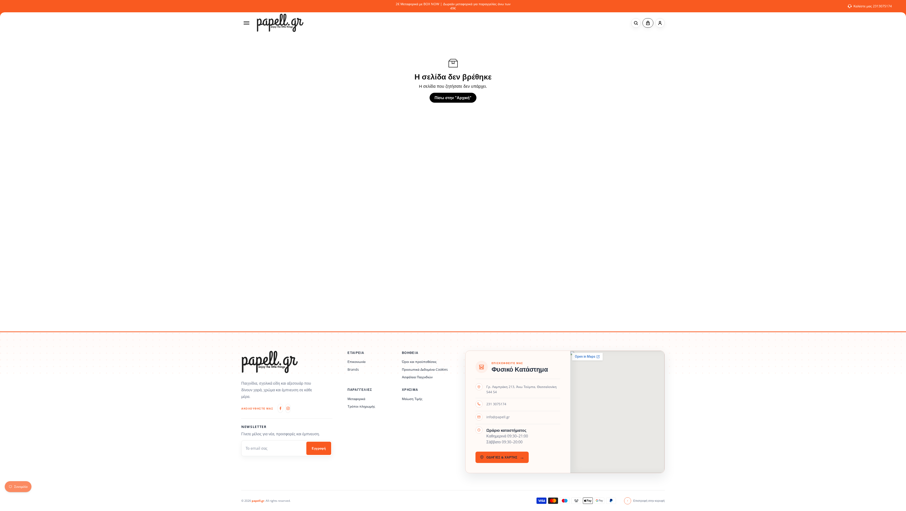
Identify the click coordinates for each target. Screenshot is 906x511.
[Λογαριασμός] (660, 23)
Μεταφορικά (356, 398)
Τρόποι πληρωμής (361, 406)
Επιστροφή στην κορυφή (646, 501)
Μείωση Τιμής (412, 398)
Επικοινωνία (356, 361)
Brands (353, 369)
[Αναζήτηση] (636, 23)
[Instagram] (288, 408)
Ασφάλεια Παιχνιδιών (417, 377)
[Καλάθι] (647, 23)
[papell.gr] (280, 22)
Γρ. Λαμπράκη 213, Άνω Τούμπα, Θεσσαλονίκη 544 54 (521, 389)
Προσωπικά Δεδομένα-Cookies (425, 369)
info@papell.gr (498, 417)
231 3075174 (496, 404)
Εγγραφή (319, 448)
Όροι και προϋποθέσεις (419, 361)
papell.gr (258, 501)
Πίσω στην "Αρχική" (453, 97)
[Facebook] (280, 408)
